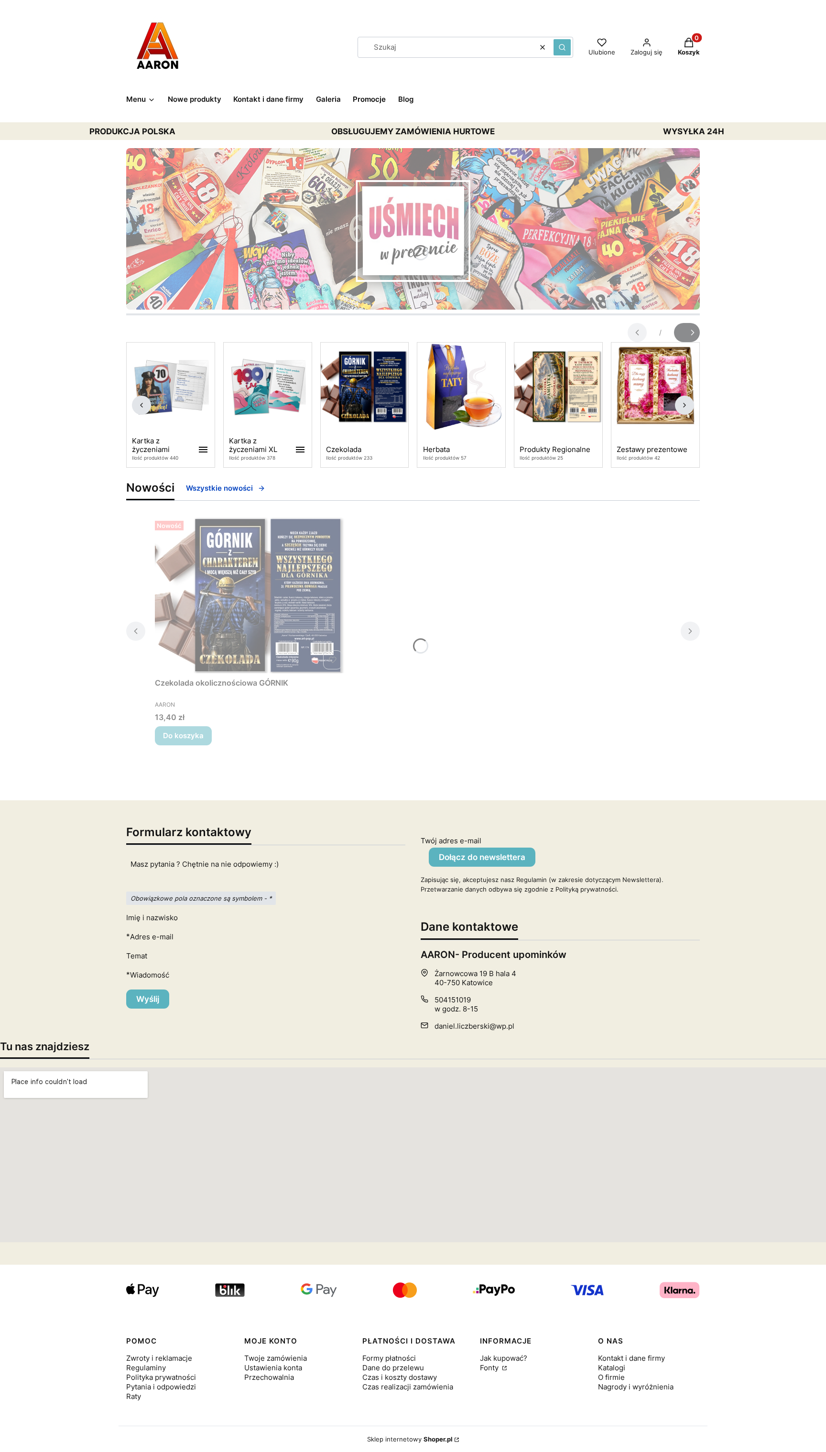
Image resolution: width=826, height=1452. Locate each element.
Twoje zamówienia (275, 1358)
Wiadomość (149, 974)
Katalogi (611, 1367)
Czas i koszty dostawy (399, 1377)
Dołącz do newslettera (482, 857)
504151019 (453, 999)
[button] (562, 47)
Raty (133, 1396)
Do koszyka (183, 735)
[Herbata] (461, 387)
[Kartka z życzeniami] (171, 387)
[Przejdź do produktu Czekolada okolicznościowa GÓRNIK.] (250, 595)
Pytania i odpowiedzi (161, 1386)
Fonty (490, 1367)
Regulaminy (146, 1367)
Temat (136, 955)
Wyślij (147, 999)
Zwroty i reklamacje (159, 1358)
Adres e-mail (152, 936)
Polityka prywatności (161, 1377)
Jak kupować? (503, 1358)
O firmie (611, 1377)
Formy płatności (389, 1358)
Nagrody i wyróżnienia (636, 1386)
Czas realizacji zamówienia (407, 1386)
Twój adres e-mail (451, 840)
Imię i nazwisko (152, 917)
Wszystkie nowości (219, 488)
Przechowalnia (269, 1377)
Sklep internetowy (410, 1439)
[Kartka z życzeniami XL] (268, 387)
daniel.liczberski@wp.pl (474, 1026)
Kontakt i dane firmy (631, 1358)
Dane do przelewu (393, 1367)
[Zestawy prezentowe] (655, 387)
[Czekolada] (365, 387)
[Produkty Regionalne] (558, 387)
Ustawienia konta (273, 1367)
